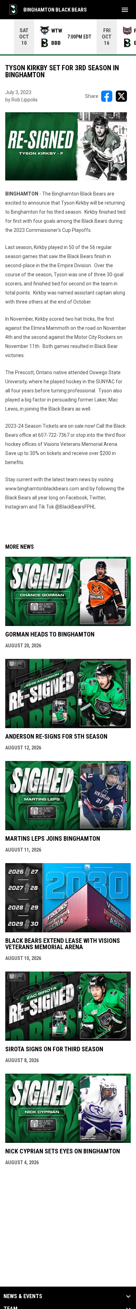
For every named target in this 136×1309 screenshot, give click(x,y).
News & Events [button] (22, 1296)
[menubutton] (125, 10)
